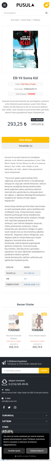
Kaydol (44, 370)
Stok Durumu (21, 94)
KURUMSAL (8, 415)
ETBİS (5, 427)
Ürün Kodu (18, 89)
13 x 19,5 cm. (29, 273)
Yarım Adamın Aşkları (37, 335)
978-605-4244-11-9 (31, 284)
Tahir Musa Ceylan (28, 84)
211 (25, 278)
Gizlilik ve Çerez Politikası (26, 456)
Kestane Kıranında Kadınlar (13, 337)
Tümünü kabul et (36, 451)
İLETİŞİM (6, 421)
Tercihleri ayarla (14, 451)
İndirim (39, 119)
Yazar (17, 84)
